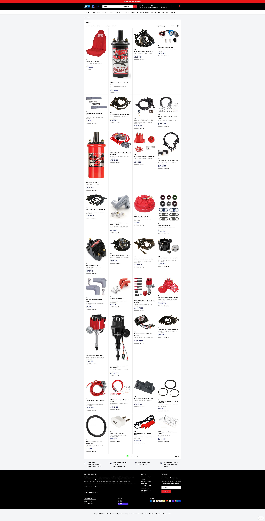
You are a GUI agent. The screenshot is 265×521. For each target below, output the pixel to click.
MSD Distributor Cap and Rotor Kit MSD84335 (144, 156)
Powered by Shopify (88, 503)
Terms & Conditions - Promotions (146, 491)
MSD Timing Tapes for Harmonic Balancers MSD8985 (167, 432)
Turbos (125, 12)
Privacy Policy (144, 483)
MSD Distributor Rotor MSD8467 (141, 216)
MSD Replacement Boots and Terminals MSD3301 (94, 114)
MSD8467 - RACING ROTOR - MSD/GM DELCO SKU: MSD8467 (142, 220)
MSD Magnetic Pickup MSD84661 (165, 47)
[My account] (173, 6)
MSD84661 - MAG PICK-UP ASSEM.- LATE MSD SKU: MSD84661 (167, 50)
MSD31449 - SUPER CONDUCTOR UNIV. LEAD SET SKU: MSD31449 (119, 157)
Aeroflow (86, 12)
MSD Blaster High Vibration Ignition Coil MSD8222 (119, 83)
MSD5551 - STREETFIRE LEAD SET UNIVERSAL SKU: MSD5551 (143, 123)
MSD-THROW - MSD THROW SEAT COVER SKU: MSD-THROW (93, 64)
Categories (95, 12)
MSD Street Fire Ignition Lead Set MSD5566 (119, 114)
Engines (104, 12)
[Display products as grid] (175, 26)
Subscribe (166, 491)
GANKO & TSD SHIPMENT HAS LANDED (132, 1)
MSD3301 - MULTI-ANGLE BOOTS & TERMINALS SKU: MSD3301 (95, 118)
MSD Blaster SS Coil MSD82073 (93, 265)
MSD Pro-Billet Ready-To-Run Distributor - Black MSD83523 (119, 366)
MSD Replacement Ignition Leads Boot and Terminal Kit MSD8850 (119, 223)
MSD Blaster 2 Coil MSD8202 (92, 182)
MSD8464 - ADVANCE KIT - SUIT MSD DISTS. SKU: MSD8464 (166, 228)
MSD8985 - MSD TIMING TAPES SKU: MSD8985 (164, 436)
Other (172, 12)
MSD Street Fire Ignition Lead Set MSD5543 (143, 258)
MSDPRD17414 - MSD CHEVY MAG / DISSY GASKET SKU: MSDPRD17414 (167, 405)
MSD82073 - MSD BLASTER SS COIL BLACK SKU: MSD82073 (94, 268)
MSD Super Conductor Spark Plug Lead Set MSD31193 (167, 117)
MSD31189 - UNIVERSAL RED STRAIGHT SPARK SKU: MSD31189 (119, 404)
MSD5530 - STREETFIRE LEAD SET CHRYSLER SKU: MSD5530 (95, 213)
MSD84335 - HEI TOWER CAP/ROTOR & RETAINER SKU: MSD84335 (143, 159)
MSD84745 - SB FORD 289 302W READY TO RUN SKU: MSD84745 (143, 305)
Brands (118, 12)
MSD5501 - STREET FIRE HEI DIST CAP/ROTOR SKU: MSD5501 (167, 261)
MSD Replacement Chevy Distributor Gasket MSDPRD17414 (168, 402)
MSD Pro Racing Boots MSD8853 (117, 298)
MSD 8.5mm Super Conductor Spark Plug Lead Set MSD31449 (120, 153)
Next (176, 456)
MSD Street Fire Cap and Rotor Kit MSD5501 (168, 258)
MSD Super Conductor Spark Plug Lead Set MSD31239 (95, 401)
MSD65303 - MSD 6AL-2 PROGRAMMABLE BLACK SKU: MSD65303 (143, 338)
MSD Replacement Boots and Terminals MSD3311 (94, 300)
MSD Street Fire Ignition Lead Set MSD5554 (143, 51)
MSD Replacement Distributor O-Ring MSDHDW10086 (94, 442)
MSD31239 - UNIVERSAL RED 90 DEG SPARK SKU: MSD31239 (94, 405)
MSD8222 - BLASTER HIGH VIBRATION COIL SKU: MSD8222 (118, 87)
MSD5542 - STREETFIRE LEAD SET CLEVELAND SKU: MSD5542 (167, 332)
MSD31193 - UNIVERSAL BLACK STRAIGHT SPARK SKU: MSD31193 (167, 121)
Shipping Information (146, 481)
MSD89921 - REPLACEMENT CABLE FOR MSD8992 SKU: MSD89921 (143, 438)
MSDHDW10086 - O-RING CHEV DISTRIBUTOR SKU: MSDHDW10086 (94, 446)
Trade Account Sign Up (146, 476)
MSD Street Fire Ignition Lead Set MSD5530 (95, 209)
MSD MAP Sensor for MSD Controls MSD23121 (144, 398)
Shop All (112, 12)
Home (85, 17)
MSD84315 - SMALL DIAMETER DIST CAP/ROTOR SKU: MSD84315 (167, 300)
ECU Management (144, 12)
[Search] (135, 6)
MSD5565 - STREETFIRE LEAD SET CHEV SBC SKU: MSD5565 (167, 163)
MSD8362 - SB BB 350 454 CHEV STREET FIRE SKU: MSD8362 (95, 358)
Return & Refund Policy (146, 485)
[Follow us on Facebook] (119, 501)
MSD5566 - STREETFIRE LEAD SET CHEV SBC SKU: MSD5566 (119, 117)
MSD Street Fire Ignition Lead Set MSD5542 (168, 329)
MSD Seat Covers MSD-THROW (92, 61)
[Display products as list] (178, 26)
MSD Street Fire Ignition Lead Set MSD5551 (143, 120)
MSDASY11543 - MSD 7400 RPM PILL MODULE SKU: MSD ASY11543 (118, 436)
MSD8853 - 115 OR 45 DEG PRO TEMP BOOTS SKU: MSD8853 (118, 301)
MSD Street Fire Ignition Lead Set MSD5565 (168, 160)
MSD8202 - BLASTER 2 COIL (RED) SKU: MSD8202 (92, 185)
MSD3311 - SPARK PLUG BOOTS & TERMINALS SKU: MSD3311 (94, 304)
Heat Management (155, 12)
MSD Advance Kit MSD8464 (164, 225)
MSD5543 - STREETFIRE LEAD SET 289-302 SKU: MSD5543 (142, 262)
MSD (89, 17)
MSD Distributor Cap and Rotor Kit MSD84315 (168, 297)
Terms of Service (145, 488)
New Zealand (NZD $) (89, 498)
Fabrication (133, 12)
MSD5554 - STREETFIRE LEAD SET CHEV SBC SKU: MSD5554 (143, 54)
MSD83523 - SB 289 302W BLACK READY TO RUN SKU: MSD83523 (119, 370)
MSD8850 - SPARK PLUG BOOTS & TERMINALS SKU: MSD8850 (119, 227)
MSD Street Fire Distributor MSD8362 (94, 355)
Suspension (165, 12)
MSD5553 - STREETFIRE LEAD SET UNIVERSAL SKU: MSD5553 (119, 258)
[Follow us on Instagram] (121, 501)
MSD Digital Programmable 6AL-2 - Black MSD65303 (143, 334)
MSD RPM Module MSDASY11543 (117, 433)
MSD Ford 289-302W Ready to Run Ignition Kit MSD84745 (144, 301)
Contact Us (143, 479)
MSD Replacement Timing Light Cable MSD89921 (142, 434)
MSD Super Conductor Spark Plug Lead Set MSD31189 (119, 400)
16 (137, 456)
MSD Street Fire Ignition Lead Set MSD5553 (119, 255)
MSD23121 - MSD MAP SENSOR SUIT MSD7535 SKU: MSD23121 (143, 401)
